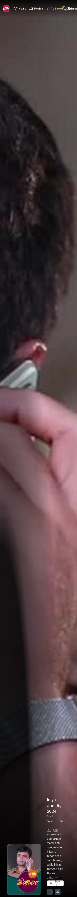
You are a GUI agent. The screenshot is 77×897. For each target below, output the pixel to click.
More (56, 878)
